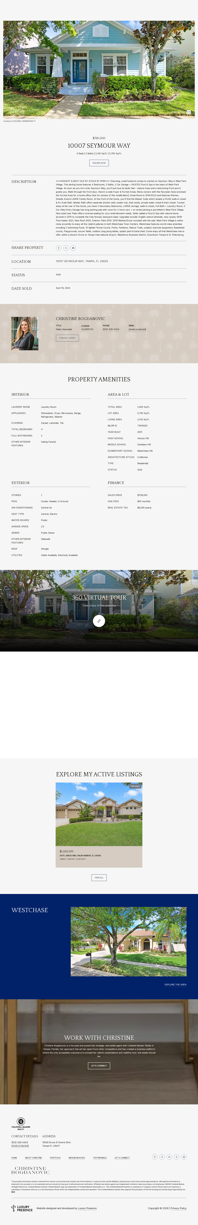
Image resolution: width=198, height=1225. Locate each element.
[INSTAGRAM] (162, 1157)
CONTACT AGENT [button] (67, 338)
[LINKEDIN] (169, 1157)
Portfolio (55, 1158)
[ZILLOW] (184, 1157)
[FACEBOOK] (154, 1157)
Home (14, 1158)
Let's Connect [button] (99, 1066)
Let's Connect (122, 1158)
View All (99, 877)
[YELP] (176, 1157)
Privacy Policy (179, 1208)
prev (13, 112)
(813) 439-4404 (111, 329)
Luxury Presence (87, 1208)
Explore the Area (176, 984)
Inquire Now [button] (99, 163)
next (20, 112)
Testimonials (100, 1158)
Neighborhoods (77, 1158)
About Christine (33, 1158)
